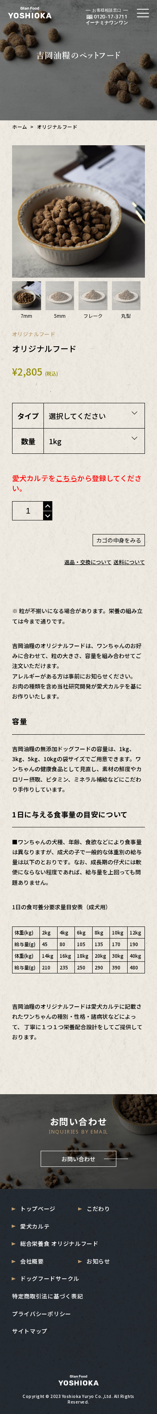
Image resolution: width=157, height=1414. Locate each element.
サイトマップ (30, 1331)
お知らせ (98, 1261)
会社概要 (32, 1261)
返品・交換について (88, 562)
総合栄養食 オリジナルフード (59, 1243)
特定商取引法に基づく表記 (47, 1296)
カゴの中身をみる (118, 540)
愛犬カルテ (35, 1226)
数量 (28, 441)
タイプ (28, 415)
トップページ (38, 1209)
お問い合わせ (78, 1159)
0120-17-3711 (110, 16)
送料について (129, 562)
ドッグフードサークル (49, 1278)
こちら (66, 478)
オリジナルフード (33, 334)
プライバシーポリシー (41, 1314)
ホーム (19, 126)
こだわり (98, 1209)
